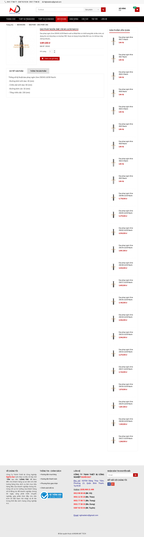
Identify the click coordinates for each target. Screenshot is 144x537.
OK (135, 475)
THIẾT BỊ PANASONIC (27, 19)
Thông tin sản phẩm (38, 71)
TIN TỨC (94, 19)
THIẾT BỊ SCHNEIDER (46, 19)
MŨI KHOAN (61, 19)
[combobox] (92, 9)
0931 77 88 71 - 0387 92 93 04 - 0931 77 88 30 (23, 2)
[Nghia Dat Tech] (14, 6)
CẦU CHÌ (85, 19)
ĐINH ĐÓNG (74, 19)
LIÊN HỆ (104, 19)
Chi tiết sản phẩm (16, 71)
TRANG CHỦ (10, 19)
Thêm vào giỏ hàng (51, 59)
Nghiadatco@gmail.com (52, 2)
